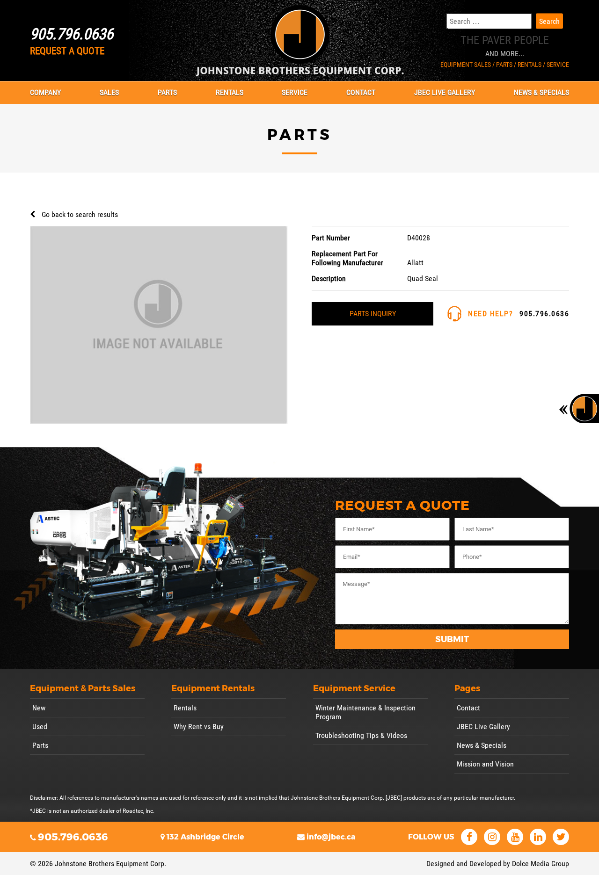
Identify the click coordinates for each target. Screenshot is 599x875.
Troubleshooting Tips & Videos (361, 735)
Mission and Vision (485, 763)
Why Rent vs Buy (199, 726)
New (38, 707)
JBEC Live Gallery (444, 92)
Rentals (229, 92)
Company (45, 92)
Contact (360, 92)
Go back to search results (80, 214)
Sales (109, 92)
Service (294, 92)
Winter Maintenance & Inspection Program (365, 712)
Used (39, 726)
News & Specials (541, 92)
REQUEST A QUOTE (67, 51)
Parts (167, 92)
